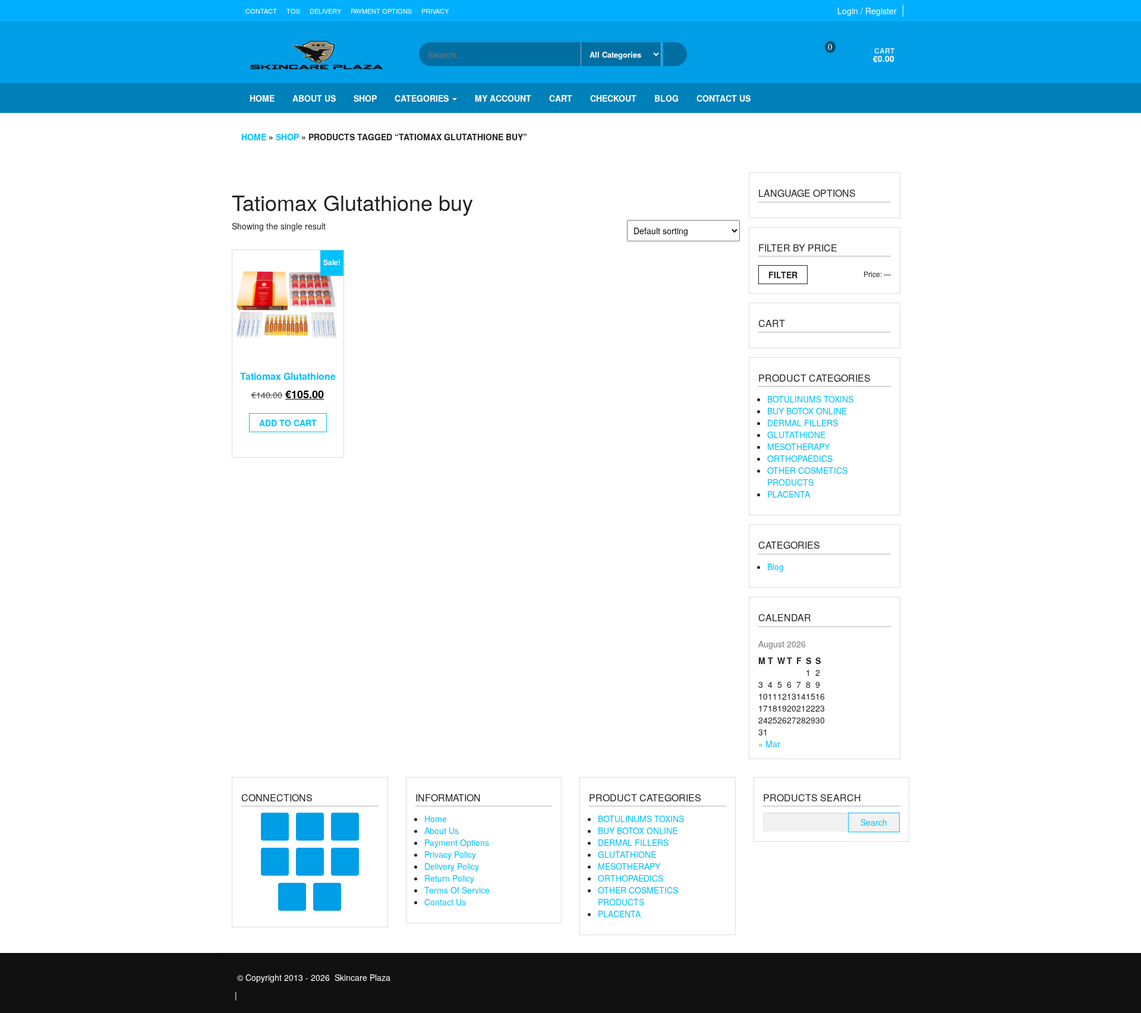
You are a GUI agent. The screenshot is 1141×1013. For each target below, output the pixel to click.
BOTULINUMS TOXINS (810, 399)
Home (262, 98)
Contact (261, 10)
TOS (293, 10)
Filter (783, 275)
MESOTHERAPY (798, 446)
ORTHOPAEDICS (800, 458)
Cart (560, 98)
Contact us (723, 98)
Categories (423, 98)
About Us (441, 830)
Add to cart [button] (288, 423)
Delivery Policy (451, 866)
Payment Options (381, 10)
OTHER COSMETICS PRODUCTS (807, 476)
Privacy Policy (450, 854)
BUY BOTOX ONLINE (807, 411)
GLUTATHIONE (796, 435)
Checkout (613, 98)
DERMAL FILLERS (802, 423)
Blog (666, 98)
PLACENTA (788, 494)
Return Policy (449, 878)
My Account (503, 98)
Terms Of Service (457, 890)
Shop (365, 98)
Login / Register (867, 11)
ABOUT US (314, 98)
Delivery (325, 10)
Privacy (435, 10)
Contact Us (445, 902)
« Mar (769, 744)
